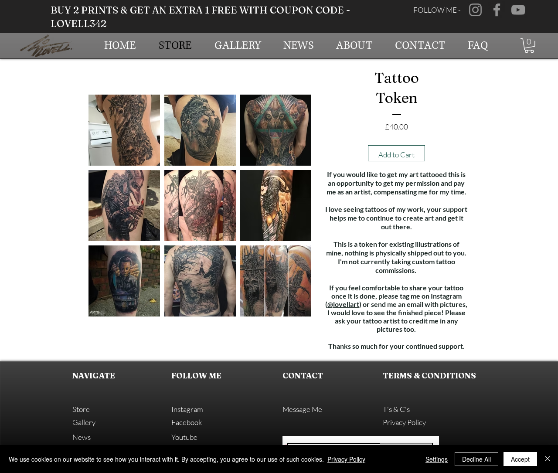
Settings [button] (436, 459)
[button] (529, 45)
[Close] (547, 459)
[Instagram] (475, 9)
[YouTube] (518, 9)
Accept (520, 459)
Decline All (476, 459)
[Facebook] (496, 9)
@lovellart (343, 304)
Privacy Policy (346, 459)
